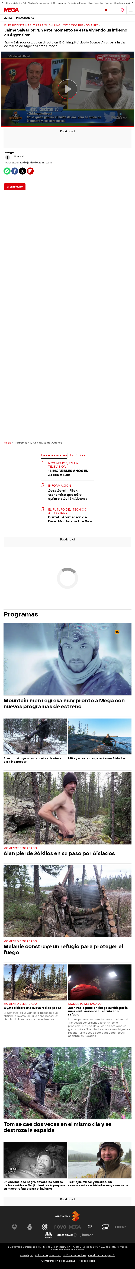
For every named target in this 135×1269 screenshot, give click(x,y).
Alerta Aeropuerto (38, 3)
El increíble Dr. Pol (16, 3)
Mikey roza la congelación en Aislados (96, 758)
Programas (25, 17)
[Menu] (131, 10)
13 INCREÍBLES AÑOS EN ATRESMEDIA (68, 473)
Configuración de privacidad (58, 1260)
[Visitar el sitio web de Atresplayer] (67, 1235)
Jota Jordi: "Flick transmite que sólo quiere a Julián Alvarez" (68, 495)
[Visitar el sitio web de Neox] (45, 1227)
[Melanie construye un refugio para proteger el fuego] (67, 901)
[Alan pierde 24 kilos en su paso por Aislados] (67, 808)
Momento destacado (20, 941)
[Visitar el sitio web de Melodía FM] (48, 1235)
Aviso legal (26, 1255)
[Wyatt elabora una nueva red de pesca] (35, 982)
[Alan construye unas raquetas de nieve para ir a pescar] (35, 737)
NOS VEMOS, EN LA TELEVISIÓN (63, 465)
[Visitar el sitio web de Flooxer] (86, 1235)
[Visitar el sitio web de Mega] (75, 1227)
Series (8, 17)
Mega (7, 442)
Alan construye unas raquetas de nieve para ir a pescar (32, 760)
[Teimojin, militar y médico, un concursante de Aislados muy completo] (99, 1160)
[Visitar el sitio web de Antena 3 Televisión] (14, 1227)
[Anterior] (2, 3)
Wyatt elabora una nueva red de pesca (32, 1007)
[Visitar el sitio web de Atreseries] (90, 1227)
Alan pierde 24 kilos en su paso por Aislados (59, 853)
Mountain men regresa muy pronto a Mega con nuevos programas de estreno (64, 704)
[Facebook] (7, 157)
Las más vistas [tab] (54, 455)
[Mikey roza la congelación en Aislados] (99, 737)
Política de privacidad (48, 1255)
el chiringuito (15, 186)
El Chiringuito (58, 3)
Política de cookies (74, 1255)
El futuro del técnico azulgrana (67, 511)
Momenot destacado (20, 848)
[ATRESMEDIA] (67, 1216)
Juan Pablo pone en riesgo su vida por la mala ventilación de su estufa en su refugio (98, 1011)
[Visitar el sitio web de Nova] (60, 1227)
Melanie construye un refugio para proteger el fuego (63, 949)
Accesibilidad (87, 1260)
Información (59, 485)
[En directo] (106, 10)
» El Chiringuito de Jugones (45, 442)
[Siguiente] (132, 3)
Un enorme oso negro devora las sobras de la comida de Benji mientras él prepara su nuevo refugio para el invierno (34, 1185)
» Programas (19, 442)
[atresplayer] (122, 10)
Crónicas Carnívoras (100, 3)
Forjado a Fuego (77, 3)
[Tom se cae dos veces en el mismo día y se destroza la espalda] (67, 1083)
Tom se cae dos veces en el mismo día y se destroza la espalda (57, 1127)
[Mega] (18, 10)
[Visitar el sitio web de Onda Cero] (105, 1227)
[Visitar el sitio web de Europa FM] (120, 1227)
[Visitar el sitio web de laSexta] (30, 1227)
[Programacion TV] (114, 10)
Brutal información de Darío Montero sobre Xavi (70, 519)
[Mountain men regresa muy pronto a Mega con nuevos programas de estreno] (67, 659)
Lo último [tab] (78, 455)
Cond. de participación (101, 1255)
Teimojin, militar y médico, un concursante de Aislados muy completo (98, 1183)
